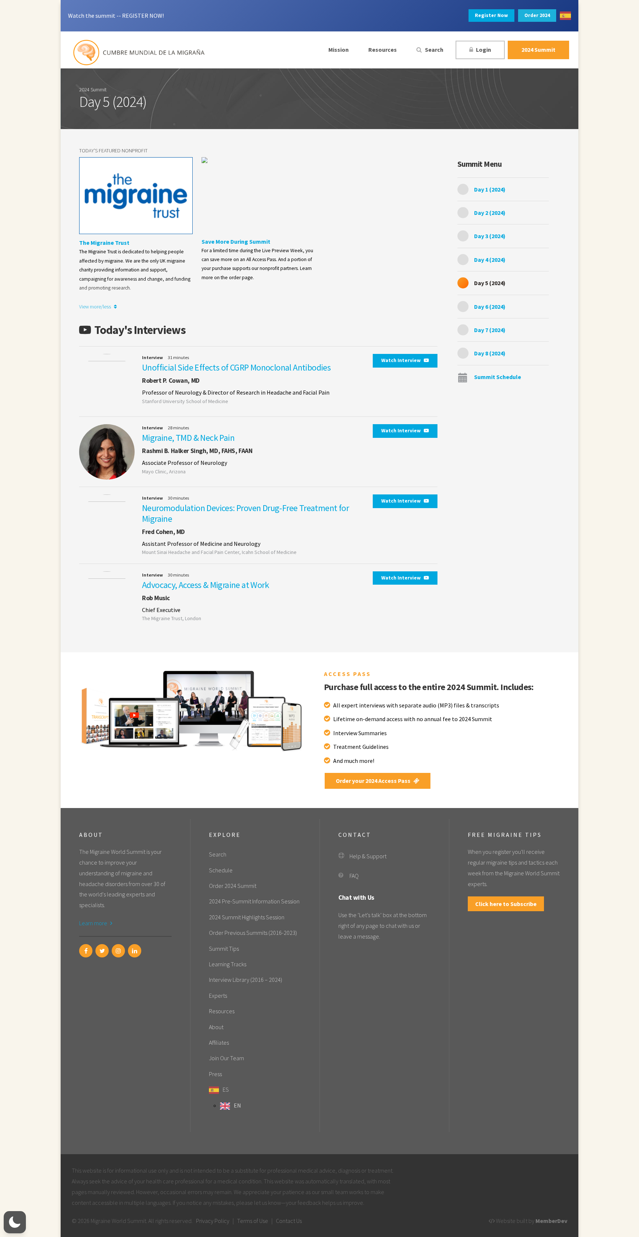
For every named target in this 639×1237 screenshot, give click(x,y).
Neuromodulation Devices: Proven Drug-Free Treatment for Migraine (245, 513)
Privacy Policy (212, 1220)
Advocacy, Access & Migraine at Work (205, 585)
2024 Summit (538, 49)
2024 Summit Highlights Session (246, 917)
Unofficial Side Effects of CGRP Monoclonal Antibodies (236, 367)
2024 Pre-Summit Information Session (254, 901)
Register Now (491, 15)
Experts (218, 995)
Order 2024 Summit (232, 885)
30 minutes (178, 498)
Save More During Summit (236, 241)
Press (215, 1074)
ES (226, 1089)
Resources (382, 49)
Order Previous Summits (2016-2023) (253, 932)
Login (483, 49)
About (216, 1027)
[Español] (565, 16)
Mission (338, 49)
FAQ (354, 875)
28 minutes (178, 427)
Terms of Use (252, 1220)
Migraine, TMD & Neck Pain (188, 437)
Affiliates (219, 1042)
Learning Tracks (227, 964)
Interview (152, 357)
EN (237, 1105)
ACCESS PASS (347, 674)
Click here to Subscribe (506, 904)
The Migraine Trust (104, 242)
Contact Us (289, 1220)
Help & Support (367, 856)
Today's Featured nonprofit (113, 150)
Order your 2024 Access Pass (374, 780)
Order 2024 (537, 15)
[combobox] (565, 16)
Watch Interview (401, 360)
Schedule (221, 870)
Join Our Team (226, 1058)
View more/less (95, 307)
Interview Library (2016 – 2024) (245, 979)
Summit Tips (224, 948)
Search (433, 49)
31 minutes (178, 357)
